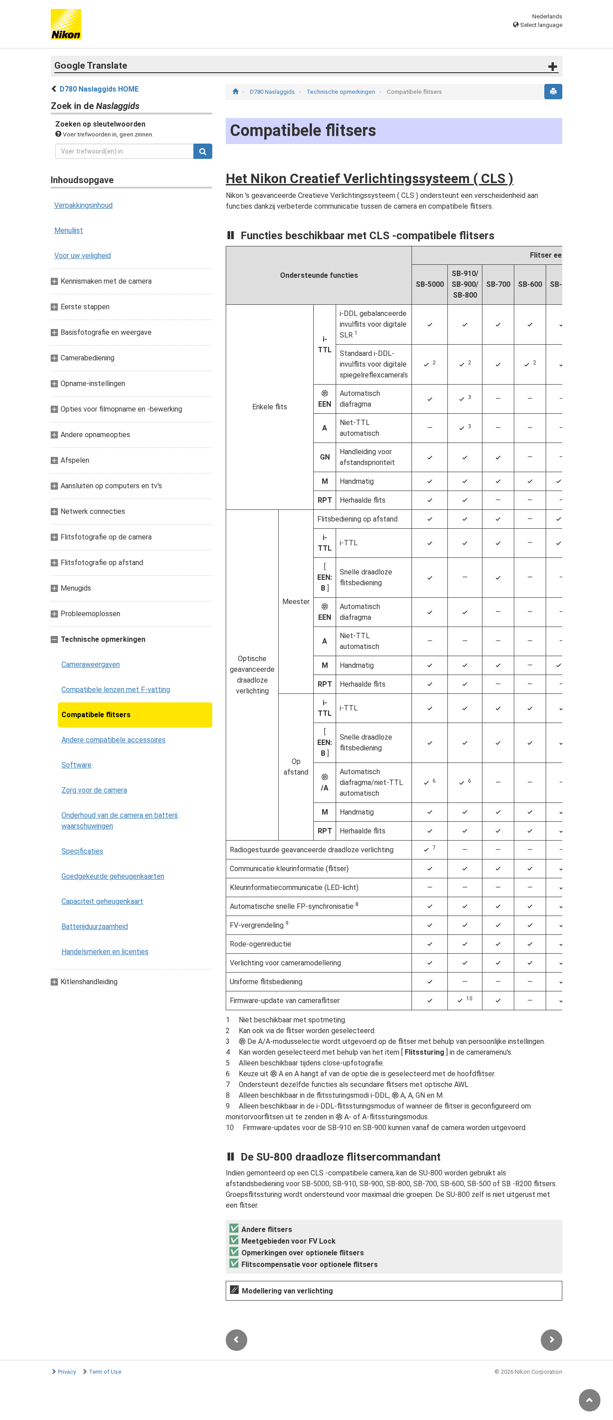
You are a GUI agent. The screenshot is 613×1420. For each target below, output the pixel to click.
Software (76, 765)
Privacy (67, 1371)
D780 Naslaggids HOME (99, 89)
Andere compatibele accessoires (113, 740)
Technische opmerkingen (341, 91)
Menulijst (68, 230)
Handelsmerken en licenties (105, 951)
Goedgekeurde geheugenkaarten (112, 876)
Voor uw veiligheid (82, 255)
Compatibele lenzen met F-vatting (115, 689)
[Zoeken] (202, 151)
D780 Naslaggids (273, 91)
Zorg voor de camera (94, 790)
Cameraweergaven (90, 664)
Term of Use (105, 1371)
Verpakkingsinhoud (83, 205)
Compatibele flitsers (96, 714)
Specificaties (82, 851)
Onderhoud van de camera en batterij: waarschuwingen (120, 820)
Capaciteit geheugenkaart (102, 901)
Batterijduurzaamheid (94, 926)
